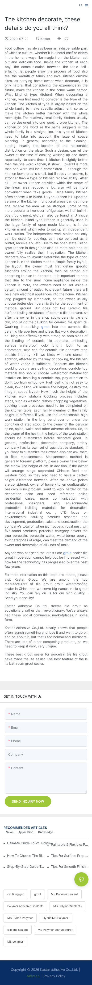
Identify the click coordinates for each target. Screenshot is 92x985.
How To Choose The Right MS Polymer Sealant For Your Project (26, 856)
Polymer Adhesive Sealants (25, 906)
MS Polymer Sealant (64, 894)
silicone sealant (17, 929)
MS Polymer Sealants (67, 906)
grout (45, 327)
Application (25, 832)
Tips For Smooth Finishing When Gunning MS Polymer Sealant (69, 866)
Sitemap (33, 976)
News (9, 832)
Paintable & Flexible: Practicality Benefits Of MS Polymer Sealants (69, 844)
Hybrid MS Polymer (55, 918)
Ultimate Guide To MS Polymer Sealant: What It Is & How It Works (31, 843)
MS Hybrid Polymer (20, 918)
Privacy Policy (54, 976)
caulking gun (15, 894)
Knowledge (45, 832)
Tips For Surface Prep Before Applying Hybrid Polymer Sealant (69, 856)
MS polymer (15, 941)
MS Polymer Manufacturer (55, 929)
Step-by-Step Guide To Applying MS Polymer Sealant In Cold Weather (26, 866)
